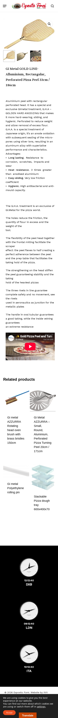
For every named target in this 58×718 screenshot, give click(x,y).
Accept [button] (9, 712)
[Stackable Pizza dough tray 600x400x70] (43, 477)
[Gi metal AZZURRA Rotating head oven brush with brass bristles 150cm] (16, 398)
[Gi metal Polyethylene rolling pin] (16, 471)
